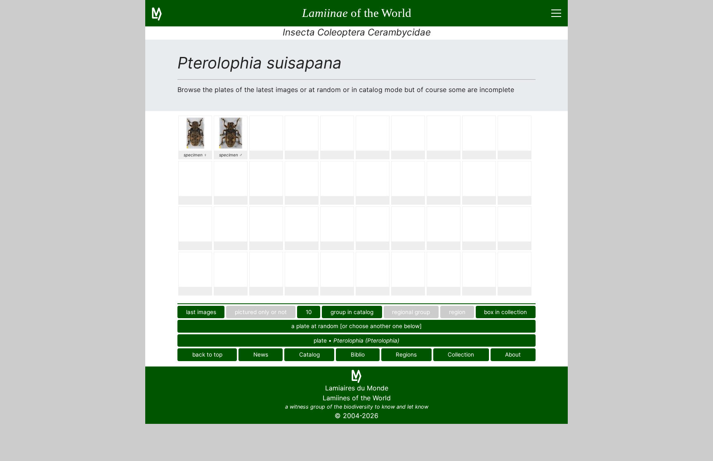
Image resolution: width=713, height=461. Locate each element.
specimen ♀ (195, 154)
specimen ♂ (231, 154)
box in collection (505, 312)
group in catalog (352, 312)
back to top (207, 354)
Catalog (309, 354)
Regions (406, 354)
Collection (461, 354)
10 (309, 312)
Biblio (358, 354)
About (513, 354)
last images (201, 312)
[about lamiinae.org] (162, 13)
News (260, 354)
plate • (356, 340)
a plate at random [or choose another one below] (356, 326)
